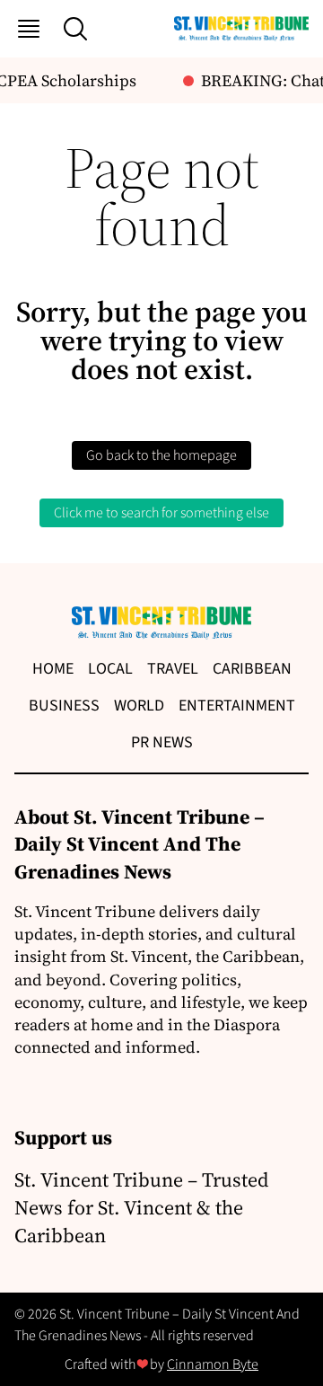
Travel (172, 669)
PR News (162, 742)
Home (53, 669)
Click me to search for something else (161, 513)
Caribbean (252, 669)
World (139, 705)
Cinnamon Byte (212, 1364)
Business (64, 705)
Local (110, 669)
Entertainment (237, 705)
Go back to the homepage (161, 455)
